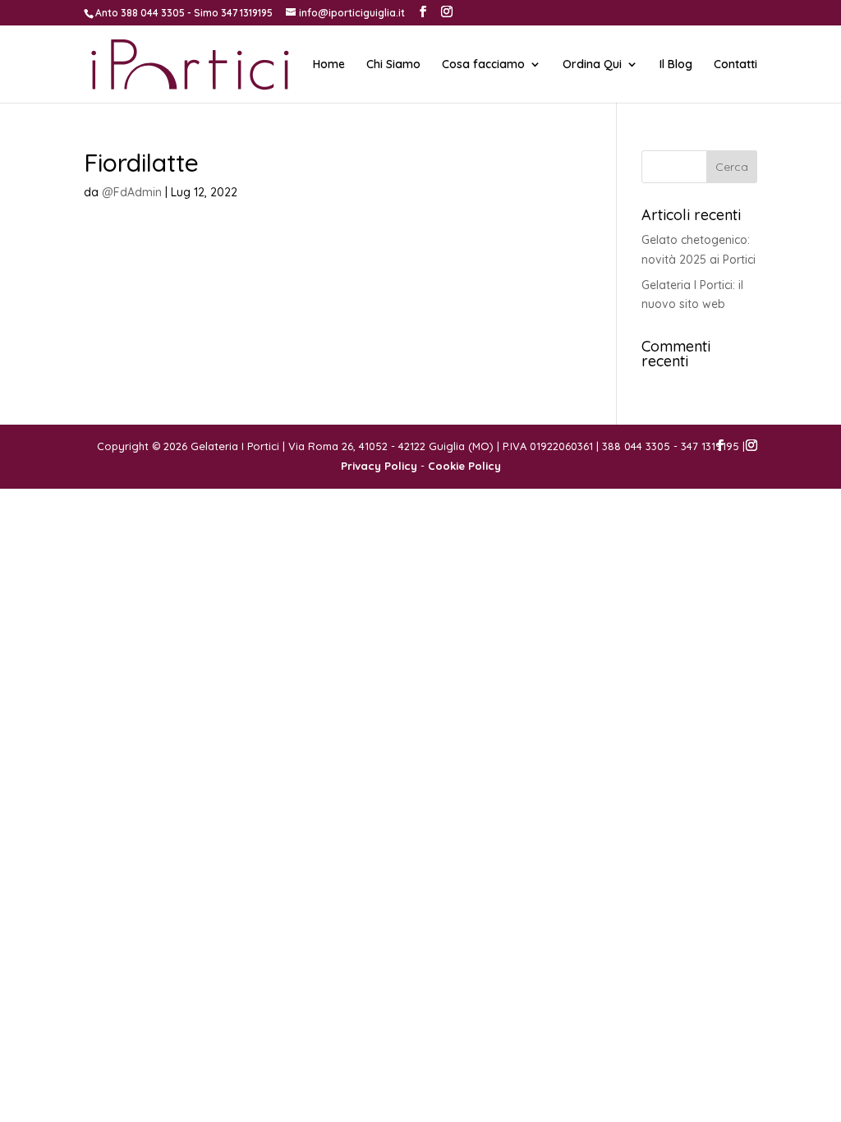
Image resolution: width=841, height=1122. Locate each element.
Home (329, 64)
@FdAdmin (132, 192)
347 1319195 (247, 13)
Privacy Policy (379, 465)
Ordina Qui (592, 64)
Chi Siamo (393, 64)
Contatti (735, 64)
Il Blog (675, 64)
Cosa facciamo (483, 64)
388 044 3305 (153, 13)
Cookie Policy (464, 465)
